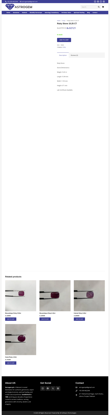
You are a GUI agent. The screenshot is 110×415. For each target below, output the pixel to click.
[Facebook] (98, 2)
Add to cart (64, 40)
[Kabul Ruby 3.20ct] (20, 325)
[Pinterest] (104, 2)
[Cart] (103, 7)
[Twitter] (101, 2)
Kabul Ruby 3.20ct (11, 357)
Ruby (63, 20)
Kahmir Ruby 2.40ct (80, 313)
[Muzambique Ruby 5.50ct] (20, 281)
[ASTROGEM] (18, 7)
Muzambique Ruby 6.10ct (47, 313)
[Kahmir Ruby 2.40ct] (89, 281)
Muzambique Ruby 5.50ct (13, 313)
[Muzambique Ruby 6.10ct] (54, 281)
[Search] (99, 7)
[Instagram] (95, 2)
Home (58, 20)
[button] (10, 319)
